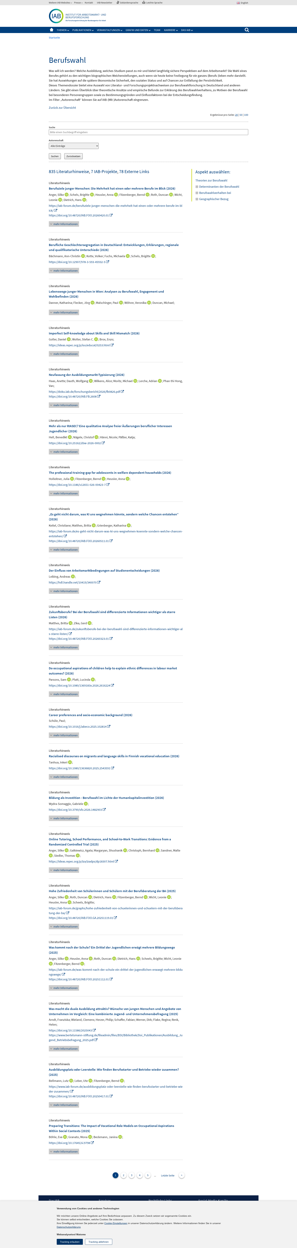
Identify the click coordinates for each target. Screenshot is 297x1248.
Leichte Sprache (154, 2)
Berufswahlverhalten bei (215, 193)
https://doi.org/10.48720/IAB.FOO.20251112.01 (81, 979)
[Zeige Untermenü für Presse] (82, 3)
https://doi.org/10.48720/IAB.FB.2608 (75, 396)
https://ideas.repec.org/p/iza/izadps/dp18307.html (83, 861)
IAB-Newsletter (104, 2)
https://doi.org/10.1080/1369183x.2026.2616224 (81, 685)
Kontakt (89, 2)
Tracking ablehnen (99, 1241)
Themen (62, 30)
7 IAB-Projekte (104, 171)
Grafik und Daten (137, 30)
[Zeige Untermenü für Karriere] (177, 30)
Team (157, 30)
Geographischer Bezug (213, 199)
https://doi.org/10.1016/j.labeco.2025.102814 (80, 727)
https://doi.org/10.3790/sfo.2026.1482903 (77, 810)
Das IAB (185, 30)
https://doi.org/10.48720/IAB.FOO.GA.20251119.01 (83, 918)
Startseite (51, 30)
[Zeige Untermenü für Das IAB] (192, 30)
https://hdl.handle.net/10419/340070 (75, 582)
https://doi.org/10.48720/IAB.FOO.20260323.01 (81, 639)
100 (246, 114)
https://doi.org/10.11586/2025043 (72, 1030)
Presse (77, 2)
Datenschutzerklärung (69, 1227)
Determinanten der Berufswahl (219, 187)
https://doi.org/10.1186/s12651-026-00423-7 (79, 485)
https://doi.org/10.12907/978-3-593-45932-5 (79, 262)
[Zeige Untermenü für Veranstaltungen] (121, 30)
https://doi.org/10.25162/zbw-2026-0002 (77, 443)
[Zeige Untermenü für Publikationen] (92, 30)
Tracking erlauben (70, 1241)
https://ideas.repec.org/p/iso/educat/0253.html (81, 345)
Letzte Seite (167, 1175)
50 (241, 114)
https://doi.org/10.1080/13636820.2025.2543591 (81, 768)
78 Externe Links (134, 171)
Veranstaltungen (108, 30)
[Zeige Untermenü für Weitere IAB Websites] (71, 3)
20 (236, 114)
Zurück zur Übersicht (62, 108)
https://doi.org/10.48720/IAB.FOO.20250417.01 (81, 1096)
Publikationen (81, 30)
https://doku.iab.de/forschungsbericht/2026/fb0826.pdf (86, 392)
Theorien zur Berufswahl (211, 180)
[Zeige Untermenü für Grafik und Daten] (149, 30)
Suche (52, 127)
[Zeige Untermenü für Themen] (68, 30)
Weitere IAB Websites (59, 2)
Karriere (169, 30)
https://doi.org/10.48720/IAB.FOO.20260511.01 (81, 541)
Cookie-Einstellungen (115, 1223)
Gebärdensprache (129, 2)
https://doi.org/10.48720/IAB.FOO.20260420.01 (81, 215)
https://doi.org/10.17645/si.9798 (71, 1143)
